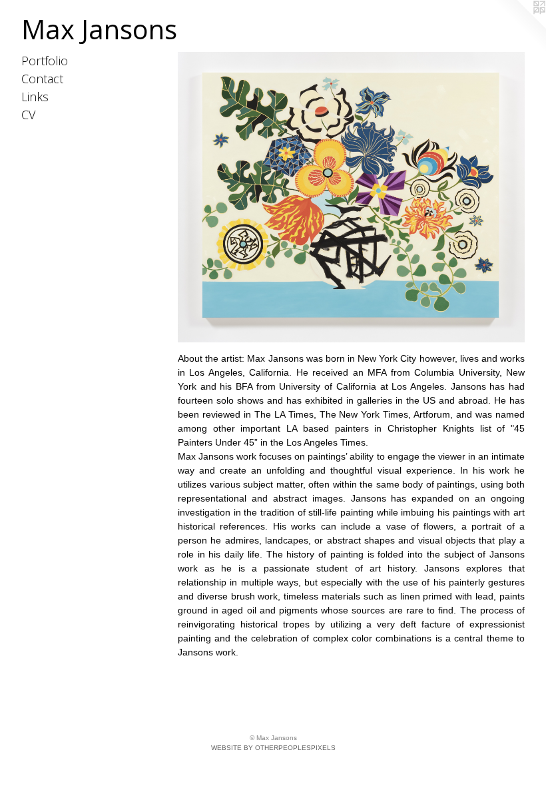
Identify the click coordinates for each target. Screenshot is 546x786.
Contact (42, 79)
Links (35, 97)
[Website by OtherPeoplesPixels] (519, 26)
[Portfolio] (351, 197)
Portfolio (44, 61)
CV (28, 115)
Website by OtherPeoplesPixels (273, 747)
